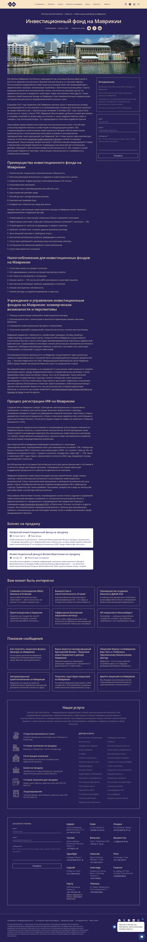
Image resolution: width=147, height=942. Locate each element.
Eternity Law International (51, 14)
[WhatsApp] (138, 920)
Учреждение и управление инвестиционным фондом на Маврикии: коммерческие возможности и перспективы (117, 102)
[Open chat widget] (142, 937)
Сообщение (103, 136)
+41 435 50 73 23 (73, 832)
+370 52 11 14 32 (96, 844)
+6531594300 (95, 878)
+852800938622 (119, 876)
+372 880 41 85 (72, 849)
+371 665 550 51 (96, 862)
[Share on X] (94, 28)
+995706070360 (96, 892)
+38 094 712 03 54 (97, 830)
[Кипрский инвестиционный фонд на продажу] (50, 538)
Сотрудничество (81, 920)
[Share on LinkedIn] (100, 28)
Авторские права (67, 920)
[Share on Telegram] (89, 28)
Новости (107, 4)
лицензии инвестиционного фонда (44, 139)
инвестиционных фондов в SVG (34, 504)
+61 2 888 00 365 (73, 874)
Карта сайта (93, 920)
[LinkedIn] (133, 920)
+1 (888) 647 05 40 (120, 842)
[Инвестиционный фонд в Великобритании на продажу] (50, 560)
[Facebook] (119, 920)
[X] (124, 920)
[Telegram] (129, 920)
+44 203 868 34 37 (120, 830)
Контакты (96, 4)
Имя (100, 119)
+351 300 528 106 (73, 892)
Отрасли (51, 4)
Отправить (118, 155)
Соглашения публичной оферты (47, 920)
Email (100, 128)
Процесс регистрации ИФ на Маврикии (115, 108)
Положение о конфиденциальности (20, 920)
